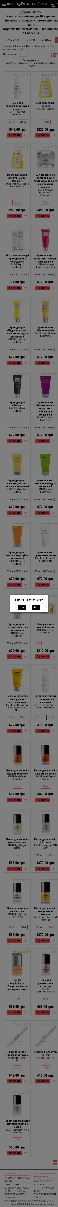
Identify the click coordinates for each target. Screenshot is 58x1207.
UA (22, 607)
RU (35, 607)
